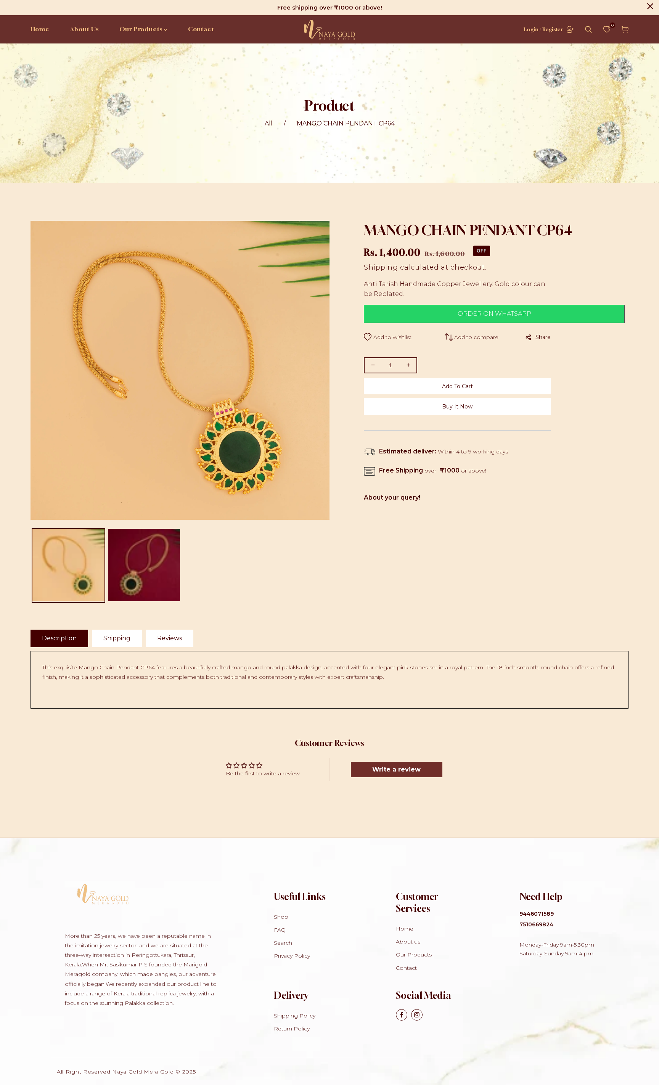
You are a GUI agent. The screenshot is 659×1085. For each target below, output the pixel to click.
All (269, 123)
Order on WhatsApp (494, 313)
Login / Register (543, 29)
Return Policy (292, 1028)
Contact (406, 967)
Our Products (414, 954)
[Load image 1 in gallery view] (68, 565)
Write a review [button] (396, 769)
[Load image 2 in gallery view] (144, 565)
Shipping (381, 267)
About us (408, 941)
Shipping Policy (294, 1015)
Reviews (169, 638)
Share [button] (543, 337)
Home (404, 928)
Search (283, 942)
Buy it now (457, 406)
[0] (606, 29)
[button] (588, 29)
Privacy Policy (292, 955)
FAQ (280, 929)
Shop (281, 916)
